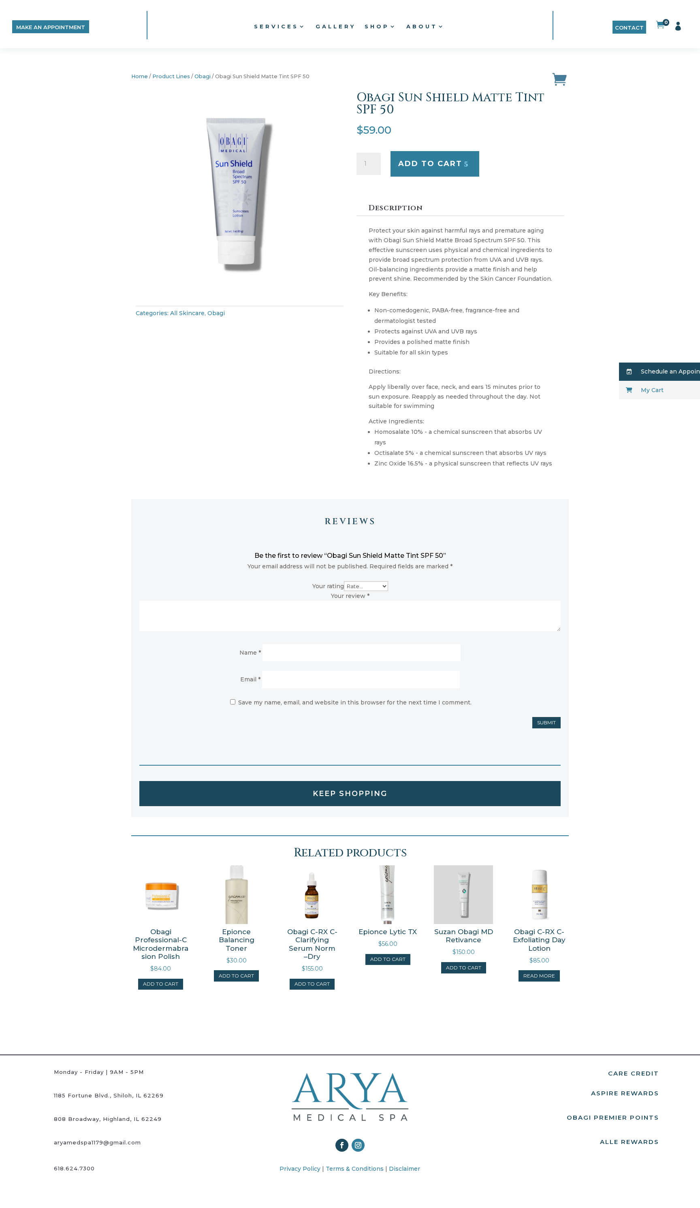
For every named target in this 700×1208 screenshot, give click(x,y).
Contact (629, 27)
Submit (546, 722)
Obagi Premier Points (613, 1117)
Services (276, 26)
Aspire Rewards (625, 1093)
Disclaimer (404, 1168)
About (422, 26)
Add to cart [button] (160, 984)
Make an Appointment (50, 27)
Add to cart (430, 163)
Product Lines (171, 76)
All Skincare (187, 313)
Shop (377, 26)
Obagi (202, 76)
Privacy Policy (300, 1168)
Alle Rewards (629, 1142)
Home (139, 76)
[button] (659, 372)
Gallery (336, 26)
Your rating (328, 586)
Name (250, 652)
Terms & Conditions (355, 1168)
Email (250, 679)
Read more (539, 976)
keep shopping (350, 793)
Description (396, 208)
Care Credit (633, 1073)
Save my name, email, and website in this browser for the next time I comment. (355, 702)
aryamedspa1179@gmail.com (97, 1142)
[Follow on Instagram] (358, 1145)
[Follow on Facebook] (341, 1145)
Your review (350, 596)
